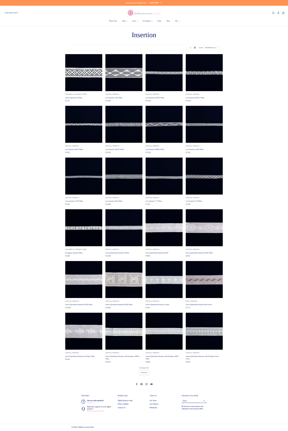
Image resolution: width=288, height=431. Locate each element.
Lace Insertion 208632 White (155, 149)
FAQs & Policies (123, 404)
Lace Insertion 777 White (154, 201)
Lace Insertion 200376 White (155, 98)
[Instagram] (146, 384)
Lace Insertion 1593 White (113, 98)
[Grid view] (195, 47)
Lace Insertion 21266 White (195, 149)
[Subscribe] (204, 401)
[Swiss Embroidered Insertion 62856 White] (204, 227)
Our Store (153, 401)
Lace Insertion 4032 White (113, 201)
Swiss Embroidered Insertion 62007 (157, 253)
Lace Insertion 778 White (194, 201)
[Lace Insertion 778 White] (204, 176)
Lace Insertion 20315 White (74, 149)
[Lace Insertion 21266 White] (204, 124)
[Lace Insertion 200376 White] (164, 72)
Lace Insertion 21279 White (74, 201)
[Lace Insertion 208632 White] (164, 124)
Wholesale (153, 408)
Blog (168, 21)
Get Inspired (147, 21)
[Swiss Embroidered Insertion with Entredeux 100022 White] (123, 331)
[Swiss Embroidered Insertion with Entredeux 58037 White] (164, 331)
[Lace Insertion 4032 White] (123, 176)
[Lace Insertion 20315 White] (83, 124)
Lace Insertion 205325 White (114, 149)
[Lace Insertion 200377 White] (204, 72)
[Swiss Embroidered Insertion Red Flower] (204, 279)
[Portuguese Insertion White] (83, 227)
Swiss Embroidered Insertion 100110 (117, 253)
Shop (123, 21)
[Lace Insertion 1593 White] (123, 72)
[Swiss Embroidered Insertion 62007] (164, 227)
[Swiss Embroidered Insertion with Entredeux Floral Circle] (204, 331)
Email (184, 401)
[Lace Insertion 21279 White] (83, 176)
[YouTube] (151, 384)
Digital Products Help (125, 401)
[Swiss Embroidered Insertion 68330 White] (123, 279)
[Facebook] (136, 384)
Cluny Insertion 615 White (73, 98)
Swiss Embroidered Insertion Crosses (157, 304)
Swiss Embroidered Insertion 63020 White (78, 304)
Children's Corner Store (86, 427)
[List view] (190, 47)
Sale (176, 21)
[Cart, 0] (283, 12)
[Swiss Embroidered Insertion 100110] (123, 227)
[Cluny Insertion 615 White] (83, 72)
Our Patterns (154, 404)
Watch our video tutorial (95, 411)
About (159, 21)
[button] (96, 395)
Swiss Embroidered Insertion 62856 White (199, 253)
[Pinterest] (141, 384)
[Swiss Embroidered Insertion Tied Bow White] (83, 331)
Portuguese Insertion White (74, 253)
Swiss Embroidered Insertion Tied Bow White (80, 356)
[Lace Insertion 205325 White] (123, 124)
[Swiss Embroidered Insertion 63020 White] (83, 279)
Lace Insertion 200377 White (195, 98)
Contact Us (121, 408)
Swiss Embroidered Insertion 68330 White (119, 304)
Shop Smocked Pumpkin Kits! (136, 3)
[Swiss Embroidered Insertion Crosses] (164, 279)
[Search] (273, 13)
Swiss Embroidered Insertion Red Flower (199, 304)
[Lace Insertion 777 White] (164, 176)
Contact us (91, 403)
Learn (134, 21)
